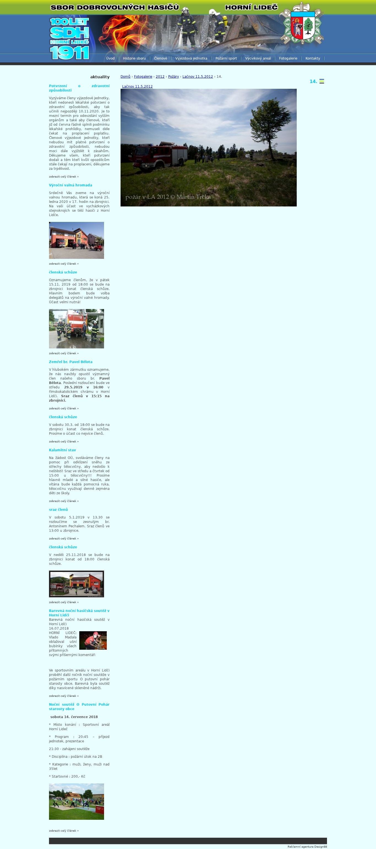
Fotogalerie (288, 58)
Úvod (110, 58)
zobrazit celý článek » (64, 176)
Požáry (173, 77)
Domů (125, 77)
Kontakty (313, 58)
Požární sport (226, 58)
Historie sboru (134, 58)
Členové (160, 58)
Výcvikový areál (258, 58)
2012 (160, 77)
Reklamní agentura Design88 (307, 846)
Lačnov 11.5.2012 (197, 77)
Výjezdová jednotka (191, 58)
